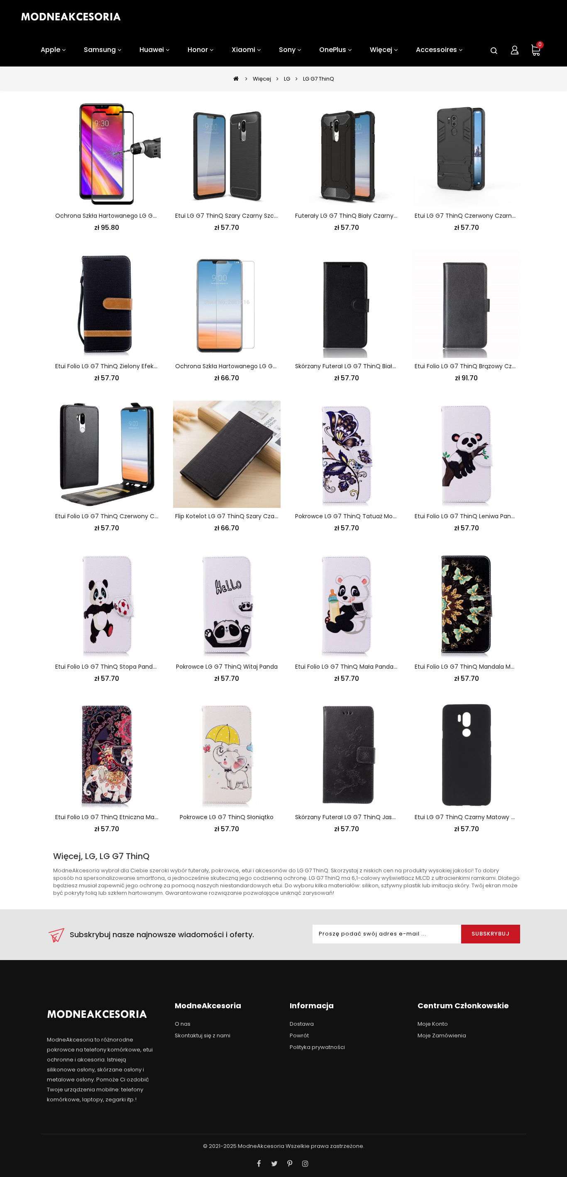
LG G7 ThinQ (318, 79)
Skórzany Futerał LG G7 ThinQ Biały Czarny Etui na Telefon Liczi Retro (394, 366)
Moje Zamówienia (442, 1035)
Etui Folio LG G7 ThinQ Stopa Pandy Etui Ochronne (127, 666)
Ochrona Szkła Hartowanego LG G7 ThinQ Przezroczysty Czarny (147, 216)
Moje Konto (433, 1024)
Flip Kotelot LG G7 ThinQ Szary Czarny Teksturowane (250, 516)
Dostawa (302, 1024)
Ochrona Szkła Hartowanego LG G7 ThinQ (235, 366)
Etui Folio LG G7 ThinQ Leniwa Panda (466, 516)
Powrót (299, 1035)
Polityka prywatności (317, 1047)
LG (287, 79)
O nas (183, 1024)
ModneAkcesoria (261, 1146)
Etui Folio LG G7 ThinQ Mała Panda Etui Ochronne (366, 666)
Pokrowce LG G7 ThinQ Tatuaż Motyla (349, 516)
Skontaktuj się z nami (202, 1035)
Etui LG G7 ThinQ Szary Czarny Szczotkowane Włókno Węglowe (266, 216)
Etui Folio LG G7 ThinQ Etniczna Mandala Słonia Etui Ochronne (144, 817)
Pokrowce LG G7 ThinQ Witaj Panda (227, 666)
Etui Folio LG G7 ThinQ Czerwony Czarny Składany (126, 516)
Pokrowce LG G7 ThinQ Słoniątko (227, 817)
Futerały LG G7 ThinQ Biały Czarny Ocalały (356, 216)
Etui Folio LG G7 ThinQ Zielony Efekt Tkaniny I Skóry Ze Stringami (146, 366)
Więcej (262, 79)
